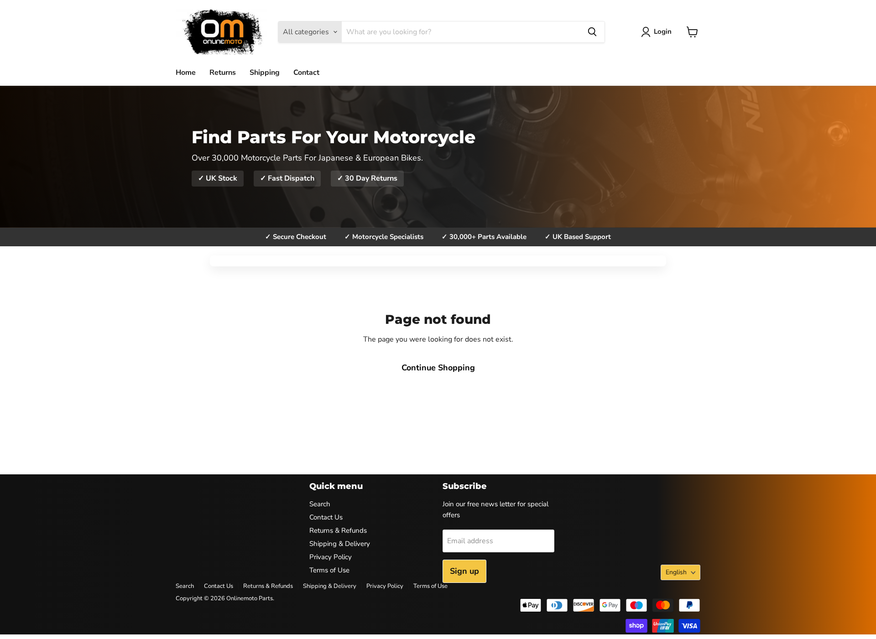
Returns (222, 73)
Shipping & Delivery (339, 543)
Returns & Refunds (338, 530)
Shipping (265, 73)
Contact (306, 73)
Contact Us (326, 517)
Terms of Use (329, 570)
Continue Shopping (438, 367)
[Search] (592, 31)
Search (319, 504)
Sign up (464, 571)
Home (186, 73)
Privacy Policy (330, 556)
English (676, 572)
